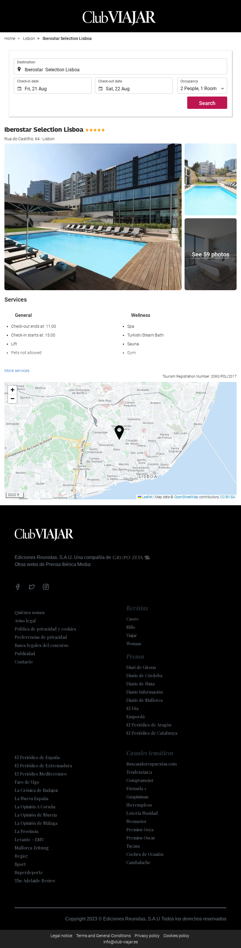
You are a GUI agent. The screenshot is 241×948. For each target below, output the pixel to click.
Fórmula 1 (136, 788)
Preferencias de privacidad (41, 637)
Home (9, 38)
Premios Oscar (140, 838)
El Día (132, 708)
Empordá (135, 716)
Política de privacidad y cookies (45, 629)
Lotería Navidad (142, 813)
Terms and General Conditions (103, 935)
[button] (120, 431)
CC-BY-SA (227, 497)
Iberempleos (139, 805)
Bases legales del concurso (41, 645)
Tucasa (133, 846)
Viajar (131, 635)
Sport (20, 864)
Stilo (130, 627)
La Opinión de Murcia (36, 815)
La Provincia (26, 831)
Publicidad (25, 653)
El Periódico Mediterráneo (41, 774)
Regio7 (21, 856)
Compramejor (140, 780)
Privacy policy (147, 935)
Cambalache (138, 862)
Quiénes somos (30, 612)
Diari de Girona (141, 667)
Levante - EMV (29, 839)
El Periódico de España (37, 757)
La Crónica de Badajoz (36, 790)
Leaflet (147, 497)
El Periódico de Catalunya (151, 733)
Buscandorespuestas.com (151, 764)
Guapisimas (137, 797)
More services (16, 370)
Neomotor (136, 821)
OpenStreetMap (186, 497)
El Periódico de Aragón (148, 725)
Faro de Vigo (27, 782)
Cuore (132, 619)
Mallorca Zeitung (32, 848)
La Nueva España (31, 798)
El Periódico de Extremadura (43, 765)
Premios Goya (139, 829)
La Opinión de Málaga (36, 823)
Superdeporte (29, 872)
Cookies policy (176, 935)
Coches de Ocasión (144, 854)
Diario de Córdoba (144, 675)
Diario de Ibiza (140, 684)
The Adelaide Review (35, 880)
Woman (133, 643)
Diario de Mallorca (144, 700)
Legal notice (61, 935)
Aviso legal (25, 620)
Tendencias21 (139, 772)
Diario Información (144, 692)
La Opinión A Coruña (35, 807)
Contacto (24, 662)
